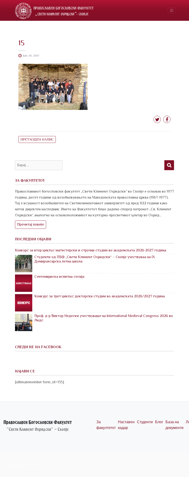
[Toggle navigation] (172, 10)
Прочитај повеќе (30, 224)
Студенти (145, 422)
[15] (53, 87)
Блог (159, 422)
